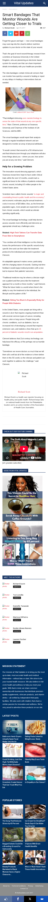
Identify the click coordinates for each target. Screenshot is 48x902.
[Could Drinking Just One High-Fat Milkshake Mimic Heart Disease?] (12, 750)
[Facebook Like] (6, 899)
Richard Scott (10, 28)
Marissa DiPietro (20, 617)
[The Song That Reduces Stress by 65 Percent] (12, 812)
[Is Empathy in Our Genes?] (35, 773)
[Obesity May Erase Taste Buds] (35, 750)
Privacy (30, 886)
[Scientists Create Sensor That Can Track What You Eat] (12, 773)
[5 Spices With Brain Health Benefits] (35, 834)
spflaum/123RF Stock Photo (25, 112)
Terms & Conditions (19, 886)
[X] (30, 899)
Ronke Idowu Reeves (22, 628)
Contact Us (24, 888)
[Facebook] (18, 899)
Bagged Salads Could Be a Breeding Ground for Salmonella (12, 846)
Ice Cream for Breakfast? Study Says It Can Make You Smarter (35, 823)
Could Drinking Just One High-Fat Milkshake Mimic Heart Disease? (12, 762)
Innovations (13, 9)
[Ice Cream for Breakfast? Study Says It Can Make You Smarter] (35, 812)
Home (4, 9)
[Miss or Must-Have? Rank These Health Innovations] (35, 857)
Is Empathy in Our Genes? (35, 782)
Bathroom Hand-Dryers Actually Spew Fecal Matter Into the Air (11, 739)
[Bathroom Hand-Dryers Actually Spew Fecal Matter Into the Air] (12, 727)
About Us (6, 886)
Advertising (39, 886)
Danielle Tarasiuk (21, 606)
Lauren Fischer (19, 639)
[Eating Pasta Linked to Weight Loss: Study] (35, 727)
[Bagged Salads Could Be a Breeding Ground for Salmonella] (12, 834)
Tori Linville (18, 595)
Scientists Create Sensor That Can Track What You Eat (12, 784)
